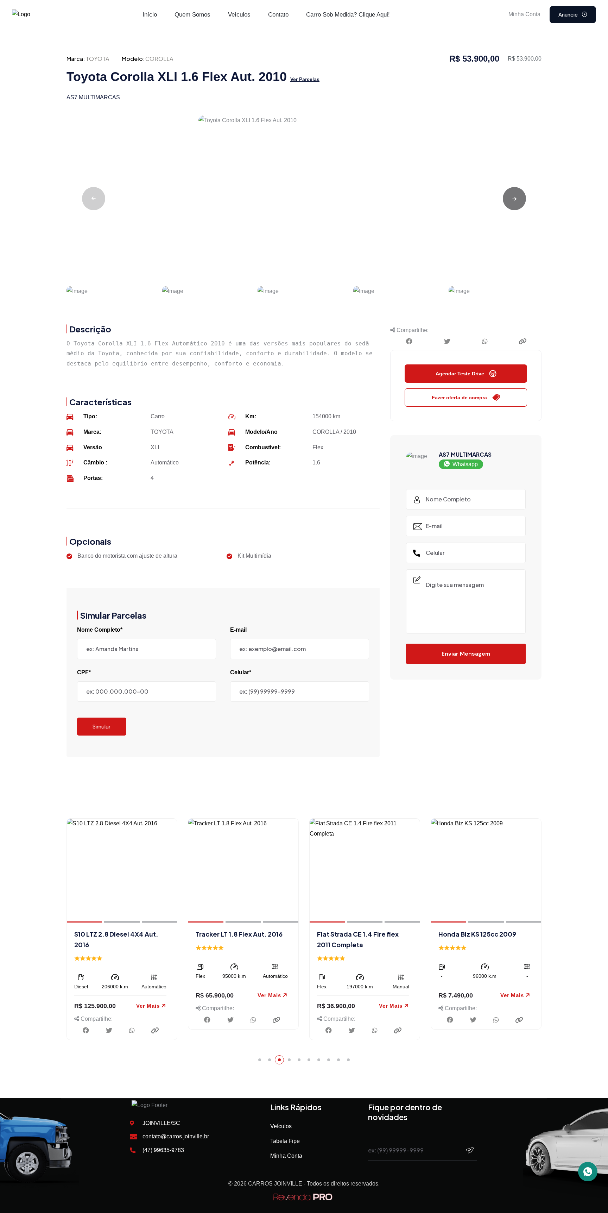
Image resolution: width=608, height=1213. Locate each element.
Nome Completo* (99, 630)
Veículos (239, 14)
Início (149, 14)
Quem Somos (192, 14)
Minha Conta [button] (524, 14)
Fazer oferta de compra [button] (459, 397)
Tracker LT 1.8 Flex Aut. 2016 (239, 934)
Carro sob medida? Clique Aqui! (348, 14)
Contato (278, 14)
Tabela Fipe (285, 1141)
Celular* (240, 672)
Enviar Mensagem (466, 653)
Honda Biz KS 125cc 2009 (477, 934)
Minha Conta (286, 1156)
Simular (102, 726)
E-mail (238, 630)
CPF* (84, 672)
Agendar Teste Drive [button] (460, 373)
